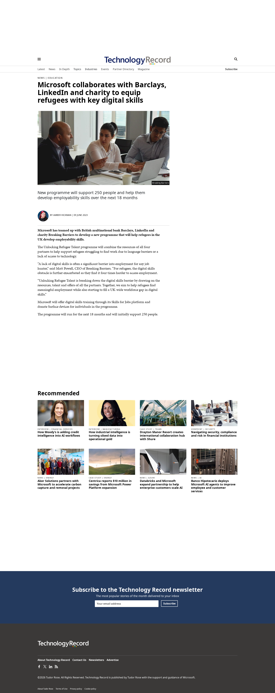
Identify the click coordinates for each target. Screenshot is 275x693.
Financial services (62, 429)
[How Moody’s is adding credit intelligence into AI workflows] (61, 413)
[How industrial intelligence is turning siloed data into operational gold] (112, 413)
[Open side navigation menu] (39, 59)
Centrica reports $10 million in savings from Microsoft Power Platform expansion (110, 484)
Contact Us (79, 660)
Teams (158, 429)
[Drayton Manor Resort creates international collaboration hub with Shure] (163, 413)
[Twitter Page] (44, 666)
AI (201, 478)
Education (55, 77)
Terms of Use (61, 688)
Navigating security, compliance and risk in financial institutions (214, 433)
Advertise (113, 660)
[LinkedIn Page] (50, 666)
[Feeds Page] (56, 666)
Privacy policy (76, 688)
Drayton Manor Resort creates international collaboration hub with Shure (162, 435)
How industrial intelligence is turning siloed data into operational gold (109, 435)
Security (210, 429)
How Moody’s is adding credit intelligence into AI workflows (59, 433)
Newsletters (96, 660)
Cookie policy (90, 688)
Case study (146, 429)
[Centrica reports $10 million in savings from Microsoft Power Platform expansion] (112, 461)
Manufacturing (111, 429)
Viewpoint (197, 429)
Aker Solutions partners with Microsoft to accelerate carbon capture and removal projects (59, 484)
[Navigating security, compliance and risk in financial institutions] (214, 413)
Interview (43, 429)
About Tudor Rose (45, 688)
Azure (151, 478)
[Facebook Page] (39, 666)
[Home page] (137, 59)
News (41, 77)
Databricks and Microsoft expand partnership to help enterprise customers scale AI (161, 484)
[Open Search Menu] (235, 59)
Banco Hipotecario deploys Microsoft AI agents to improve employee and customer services (213, 486)
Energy (50, 478)
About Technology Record (54, 660)
